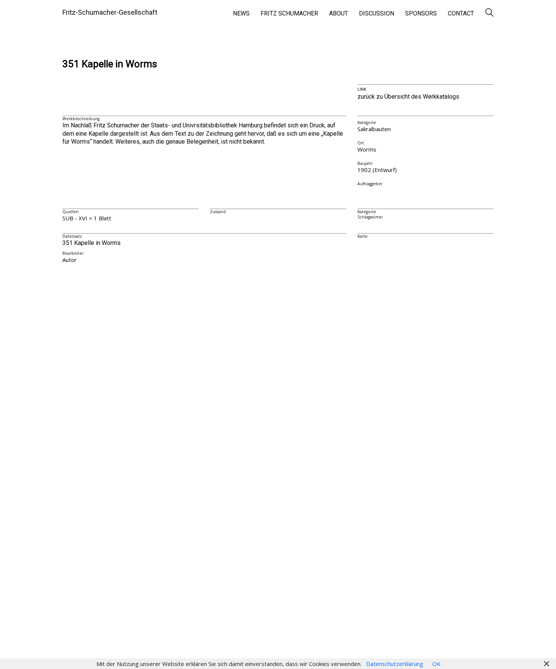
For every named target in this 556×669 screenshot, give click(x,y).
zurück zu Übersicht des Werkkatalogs (408, 96)
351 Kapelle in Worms (109, 64)
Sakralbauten (374, 129)
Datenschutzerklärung (394, 663)
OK (436, 663)
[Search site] (489, 13)
